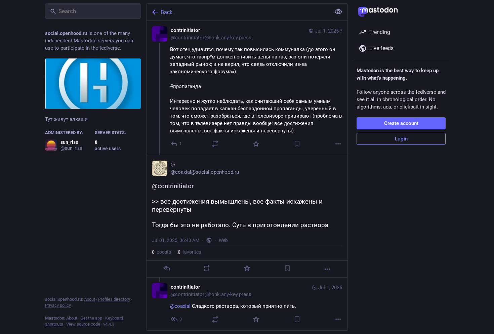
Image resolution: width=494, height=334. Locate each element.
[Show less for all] (338, 12)
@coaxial (180, 306)
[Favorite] (256, 144)
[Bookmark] (297, 144)
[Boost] (215, 144)
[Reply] (167, 268)
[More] (338, 144)
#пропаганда (185, 86)
